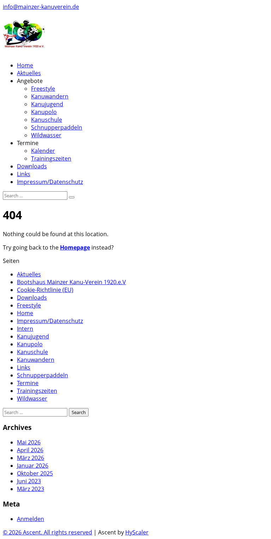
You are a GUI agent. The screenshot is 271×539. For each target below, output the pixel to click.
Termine (27, 383)
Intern (25, 329)
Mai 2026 (29, 442)
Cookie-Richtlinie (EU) (45, 290)
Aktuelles (29, 73)
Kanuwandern (49, 96)
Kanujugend (47, 104)
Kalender (43, 151)
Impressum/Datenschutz (50, 182)
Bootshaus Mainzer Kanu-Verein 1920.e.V (71, 282)
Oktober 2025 (35, 473)
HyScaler (137, 532)
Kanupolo (44, 112)
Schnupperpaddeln (56, 127)
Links (23, 174)
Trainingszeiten (51, 158)
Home (25, 65)
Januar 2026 (32, 465)
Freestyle (43, 88)
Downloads (32, 166)
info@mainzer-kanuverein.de (41, 7)
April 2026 (30, 450)
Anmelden (30, 519)
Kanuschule (46, 120)
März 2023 (30, 489)
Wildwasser (46, 135)
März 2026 (30, 458)
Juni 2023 (29, 481)
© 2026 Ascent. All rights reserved (47, 532)
